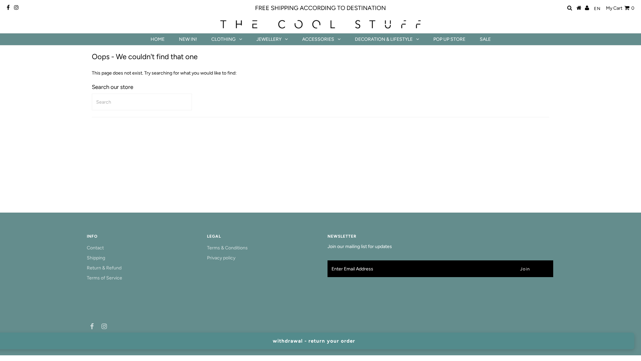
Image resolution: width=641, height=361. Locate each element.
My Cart (620, 8)
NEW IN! (188, 39)
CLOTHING (223, 39)
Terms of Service (104, 278)
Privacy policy (221, 258)
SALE (485, 39)
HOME (158, 39)
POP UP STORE (449, 39)
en (597, 8)
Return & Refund (104, 268)
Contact (95, 248)
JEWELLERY (268, 39)
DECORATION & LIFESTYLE (384, 39)
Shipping (96, 258)
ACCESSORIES (318, 39)
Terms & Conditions (227, 248)
